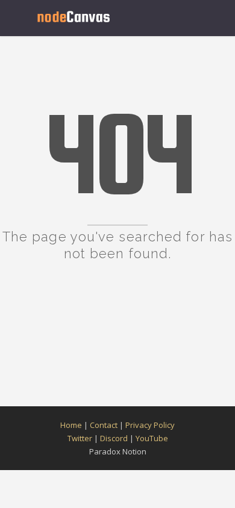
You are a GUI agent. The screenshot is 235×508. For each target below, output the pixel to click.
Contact (104, 425)
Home (71, 425)
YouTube (152, 438)
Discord (114, 438)
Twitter (79, 438)
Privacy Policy (150, 425)
